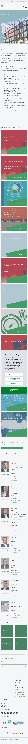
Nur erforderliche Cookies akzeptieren (14, 379)
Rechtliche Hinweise (14, 390)
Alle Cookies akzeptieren (14, 374)
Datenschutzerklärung (14, 389)
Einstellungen (13, 383)
